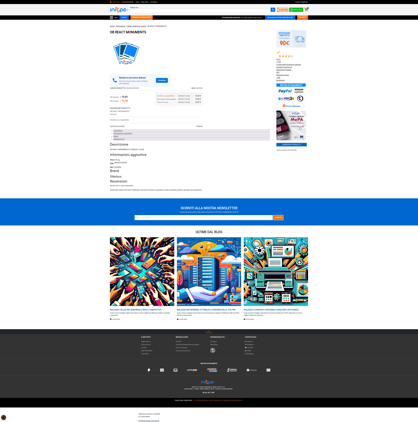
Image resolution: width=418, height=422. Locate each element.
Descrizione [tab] (118, 131)
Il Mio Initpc (116, 2)
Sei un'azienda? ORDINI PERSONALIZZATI (280, 17)
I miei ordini (145, 354)
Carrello (143, 347)
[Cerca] (273, 10)
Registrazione (145, 341)
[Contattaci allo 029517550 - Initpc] (282, 10)
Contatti (178, 341)
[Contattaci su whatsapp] (296, 9)
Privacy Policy (179, 400)
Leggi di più (113, 114)
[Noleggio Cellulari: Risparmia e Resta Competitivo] (142, 272)
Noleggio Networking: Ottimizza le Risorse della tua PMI (206, 310)
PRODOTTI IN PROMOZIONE (142, 17)
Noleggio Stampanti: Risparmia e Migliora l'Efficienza (271, 310)
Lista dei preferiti (128, 2)
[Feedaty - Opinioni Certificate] (212, 350)
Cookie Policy (188, 400)
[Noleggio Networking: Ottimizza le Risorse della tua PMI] (209, 272)
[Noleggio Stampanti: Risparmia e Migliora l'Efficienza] (276, 272)
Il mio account (146, 344)
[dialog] (3, 417)
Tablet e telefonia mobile (136, 26)
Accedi (297, 2)
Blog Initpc (213, 344)
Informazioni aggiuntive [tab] (123, 133)
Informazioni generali (183, 351)
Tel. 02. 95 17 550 (208, 392)
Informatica (120, 26)
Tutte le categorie (181, 347)
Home (112, 26)
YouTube (250, 347)
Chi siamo (213, 341)
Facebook (249, 341)
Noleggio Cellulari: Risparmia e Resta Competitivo (136, 310)
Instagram (250, 344)
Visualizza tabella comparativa (148, 421)
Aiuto (137, 2)
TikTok (248, 351)
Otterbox (199, 126)
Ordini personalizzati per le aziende (187, 344)
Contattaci (162, 80)
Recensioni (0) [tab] (119, 139)
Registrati (304, 2)
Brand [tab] (116, 136)
